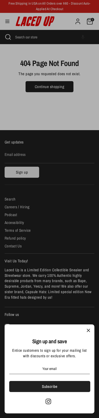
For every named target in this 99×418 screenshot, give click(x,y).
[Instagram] (48, 401)
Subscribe (50, 386)
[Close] (88, 330)
